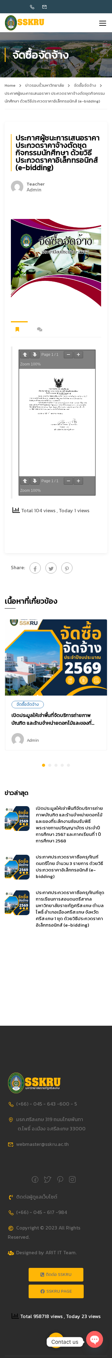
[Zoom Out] (68, 354)
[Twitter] (51, 568)
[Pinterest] (66, 568)
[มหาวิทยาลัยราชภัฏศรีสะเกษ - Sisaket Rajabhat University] (24, 23)
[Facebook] (35, 568)
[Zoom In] (78, 354)
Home (10, 85)
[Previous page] (25, 354)
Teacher (35, 184)
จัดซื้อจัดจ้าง (85, 85)
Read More (56, 657)
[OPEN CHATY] (94, 1338)
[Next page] (35, 354)
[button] (43, 765)
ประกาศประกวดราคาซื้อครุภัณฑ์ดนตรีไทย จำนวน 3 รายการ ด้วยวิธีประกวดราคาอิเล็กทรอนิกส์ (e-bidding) (69, 866)
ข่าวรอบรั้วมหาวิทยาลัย (44, 85)
